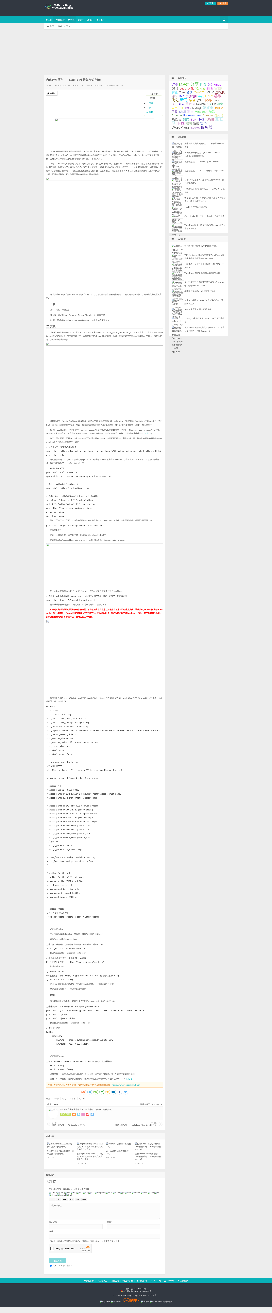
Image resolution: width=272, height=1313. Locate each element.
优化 (175, 100)
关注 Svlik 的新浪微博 (87, 1114)
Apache (177, 115)
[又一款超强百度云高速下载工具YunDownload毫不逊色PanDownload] (177, 284)
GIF (174, 104)
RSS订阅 (156, 1281)
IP (182, 107)
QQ (210, 84)
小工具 (102, 20)
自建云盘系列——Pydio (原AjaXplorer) (201, 161)
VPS (175, 84)
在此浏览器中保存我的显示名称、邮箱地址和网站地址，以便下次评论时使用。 (86, 1241)
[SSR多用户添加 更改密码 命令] (177, 311)
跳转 (188, 107)
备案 (201, 96)
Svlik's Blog (62, 8)
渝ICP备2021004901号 (136, 1289)
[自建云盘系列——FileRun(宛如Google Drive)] (177, 172)
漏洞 (189, 123)
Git (214, 104)
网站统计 (154, 1295)
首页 (50, 20)
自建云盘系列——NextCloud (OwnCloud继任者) (136, 1124)
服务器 (73, 1098)
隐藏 (196, 123)
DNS (175, 88)
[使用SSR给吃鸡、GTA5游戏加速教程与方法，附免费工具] (177, 302)
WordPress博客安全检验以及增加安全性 (202, 273)
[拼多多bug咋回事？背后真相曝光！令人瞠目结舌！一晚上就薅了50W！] (177, 199)
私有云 (82, 1098)
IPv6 (181, 96)
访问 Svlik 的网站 (74, 1114)
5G (209, 104)
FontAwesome (192, 115)
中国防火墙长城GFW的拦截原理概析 (200, 246)
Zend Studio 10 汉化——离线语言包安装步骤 (204, 216)
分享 (82, 20)
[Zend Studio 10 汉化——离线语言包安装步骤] (177, 218)
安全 (203, 123)
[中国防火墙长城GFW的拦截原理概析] (177, 247)
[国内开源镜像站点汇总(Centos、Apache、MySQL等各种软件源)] (177, 154)
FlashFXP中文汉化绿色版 (195, 207)
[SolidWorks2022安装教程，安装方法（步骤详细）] (60, 1146)
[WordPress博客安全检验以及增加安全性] (177, 275)
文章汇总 (61, 20)
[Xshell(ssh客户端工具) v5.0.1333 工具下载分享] (177, 320)
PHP (210, 92)
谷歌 (218, 96)
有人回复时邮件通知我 (62, 1265)
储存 (64, 1098)
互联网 (56, 1098)
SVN (193, 119)
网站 (51, 1231)
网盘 (203, 84)
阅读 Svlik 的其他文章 (65, 1114)
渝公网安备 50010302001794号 (137, 1291)
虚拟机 (220, 92)
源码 (200, 100)
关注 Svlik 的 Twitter (92, 1114)
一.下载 (149, 103)
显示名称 (53, 1222)
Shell (182, 111)
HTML (217, 84)
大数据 (209, 119)
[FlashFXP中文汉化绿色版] (177, 208)
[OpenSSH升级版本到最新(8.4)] (119, 1146)
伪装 (175, 111)
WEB (218, 88)
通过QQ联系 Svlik (78, 1114)
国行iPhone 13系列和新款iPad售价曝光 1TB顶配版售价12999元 (148, 1156)
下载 (181, 123)
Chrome (208, 115)
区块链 (184, 84)
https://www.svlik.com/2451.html (126, 1085)
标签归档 (143, 1281)
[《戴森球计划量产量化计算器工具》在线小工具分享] (177, 266)
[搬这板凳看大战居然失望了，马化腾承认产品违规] (177, 145)
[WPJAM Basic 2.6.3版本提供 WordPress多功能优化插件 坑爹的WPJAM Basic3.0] (177, 256)
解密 (175, 92)
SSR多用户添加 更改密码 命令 (197, 309)
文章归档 (129, 1281)
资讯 (91, 20)
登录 (189, 92)
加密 (220, 104)
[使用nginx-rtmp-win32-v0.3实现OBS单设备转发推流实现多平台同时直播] (90, 1149)
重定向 (190, 104)
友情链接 (184, 1281)
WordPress (181, 127)
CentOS (199, 92)
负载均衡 (191, 96)
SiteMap (170, 1281)
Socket (195, 127)
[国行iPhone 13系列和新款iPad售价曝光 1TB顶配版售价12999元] (148, 1149)
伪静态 (219, 107)
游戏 (212, 111)
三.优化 (149, 112)
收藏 (52, 93)
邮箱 (109, 1222)
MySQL (197, 107)
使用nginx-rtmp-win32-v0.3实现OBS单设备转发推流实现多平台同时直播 (90, 1156)
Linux (209, 96)
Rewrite (201, 104)
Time (182, 92)
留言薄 (115, 1281)
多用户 (176, 107)
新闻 (184, 100)
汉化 (190, 88)
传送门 (148, 433)
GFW (181, 104)
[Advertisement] (136, 51)
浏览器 (208, 108)
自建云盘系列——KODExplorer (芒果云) (69, 1124)
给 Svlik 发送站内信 (83, 1114)
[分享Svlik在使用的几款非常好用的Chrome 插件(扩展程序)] (177, 181)
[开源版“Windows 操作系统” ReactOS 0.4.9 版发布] (177, 190)
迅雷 (190, 111)
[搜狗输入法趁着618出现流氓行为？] (177, 293)
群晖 (174, 96)
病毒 (210, 88)
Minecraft (201, 111)
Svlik (50, 86)
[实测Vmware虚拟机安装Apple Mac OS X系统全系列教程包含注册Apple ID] (177, 329)
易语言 (176, 119)
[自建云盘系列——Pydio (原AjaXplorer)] (177, 163)
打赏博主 (103, 1281)
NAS (201, 119)
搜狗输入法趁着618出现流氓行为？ (200, 291)
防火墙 (219, 115)
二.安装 (149, 107)
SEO (186, 119)
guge (183, 88)
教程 (73, 20)
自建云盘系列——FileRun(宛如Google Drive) (204, 171)
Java (216, 100)
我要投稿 (90, 1281)
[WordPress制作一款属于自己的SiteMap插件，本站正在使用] (177, 227)
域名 (192, 100)
